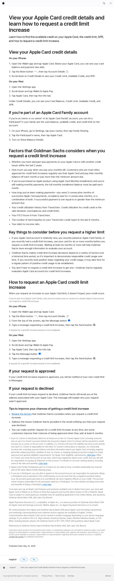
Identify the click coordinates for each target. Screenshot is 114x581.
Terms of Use (60, 576)
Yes (24, 560)
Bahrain (108, 576)
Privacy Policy (47, 576)
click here (91, 455)
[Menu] (110, 3)
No (34, 560)
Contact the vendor (16, 537)
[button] (104, 3)
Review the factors (21, 414)
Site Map (71, 576)
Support (13, 567)
